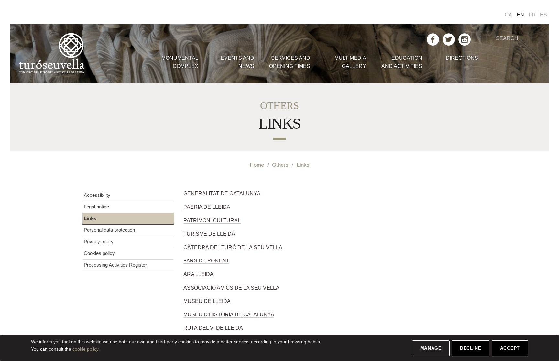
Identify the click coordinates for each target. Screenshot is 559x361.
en (520, 14)
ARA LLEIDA (198, 274)
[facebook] (432, 39)
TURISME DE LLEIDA (209, 234)
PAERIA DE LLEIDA (206, 207)
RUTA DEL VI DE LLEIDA (213, 328)
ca (508, 14)
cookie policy (85, 349)
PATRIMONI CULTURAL (212, 220)
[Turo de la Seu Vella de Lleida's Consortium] (83, 53)
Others (280, 165)
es (543, 14)
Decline (470, 348)
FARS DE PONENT (206, 260)
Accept (510, 348)
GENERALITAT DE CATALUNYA (221, 193)
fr (532, 14)
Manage (431, 348)
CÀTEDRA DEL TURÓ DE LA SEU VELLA (232, 247)
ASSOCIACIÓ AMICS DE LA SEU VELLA (231, 288)
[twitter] (448, 39)
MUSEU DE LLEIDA (207, 301)
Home (257, 165)
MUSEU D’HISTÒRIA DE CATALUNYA (228, 314)
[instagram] (464, 39)
